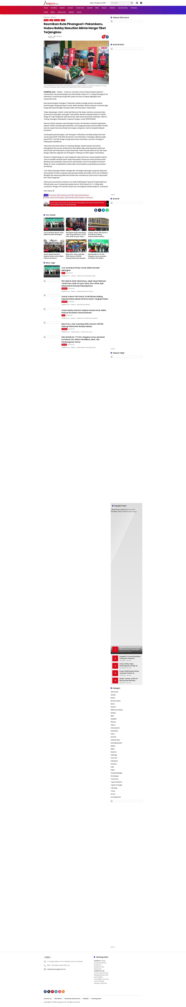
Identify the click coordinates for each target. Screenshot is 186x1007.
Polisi (112, 767)
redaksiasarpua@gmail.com (56, 969)
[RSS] (63, 991)
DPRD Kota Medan (117, 710)
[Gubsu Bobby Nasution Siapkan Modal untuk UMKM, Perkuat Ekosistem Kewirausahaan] (54, 245)
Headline (56, 20)
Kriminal (113, 737)
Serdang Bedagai (116, 773)
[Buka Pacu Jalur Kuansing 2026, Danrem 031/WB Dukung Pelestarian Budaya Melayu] (76, 245)
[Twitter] (99, 210)
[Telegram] (103, 210)
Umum (63, 20)
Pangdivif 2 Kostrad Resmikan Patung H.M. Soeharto (129, 657)
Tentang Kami (96, 999)
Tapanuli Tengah (116, 785)
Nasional (113, 752)
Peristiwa (114, 764)
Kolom (113, 734)
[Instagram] (59, 991)
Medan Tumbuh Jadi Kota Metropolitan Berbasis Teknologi (128, 679)
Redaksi (50, 36)
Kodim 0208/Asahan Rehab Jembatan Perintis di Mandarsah (129, 672)
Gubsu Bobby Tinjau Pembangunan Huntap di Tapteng (128, 665)
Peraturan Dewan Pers (72, 999)
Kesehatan (114, 731)
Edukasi (92, 250)
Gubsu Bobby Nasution (81, 195)
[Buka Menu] (141, 3)
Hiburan (113, 722)
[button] (132, 2)
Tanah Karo (114, 779)
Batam (113, 698)
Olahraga (114, 755)
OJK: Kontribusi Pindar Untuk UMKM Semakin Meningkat (54, 234)
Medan (113, 746)
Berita (113, 704)
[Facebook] (95, 210)
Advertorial (114, 692)
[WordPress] (56, 991)
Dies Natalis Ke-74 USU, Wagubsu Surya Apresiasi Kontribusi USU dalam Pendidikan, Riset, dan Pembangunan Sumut (97, 256)
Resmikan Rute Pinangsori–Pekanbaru (80, 198)
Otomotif (114, 758)
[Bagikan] (107, 37)
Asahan (113, 695)
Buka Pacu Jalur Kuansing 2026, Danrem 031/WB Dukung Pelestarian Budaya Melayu (75, 256)
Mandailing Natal (116, 743)
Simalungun (115, 776)
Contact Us (48, 999)
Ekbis (51, 20)
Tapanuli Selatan (116, 782)
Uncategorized (116, 797)
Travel (113, 791)
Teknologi (114, 788)
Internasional (115, 728)
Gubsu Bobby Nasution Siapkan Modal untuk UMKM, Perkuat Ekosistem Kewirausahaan (53, 256)
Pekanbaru (114, 761)
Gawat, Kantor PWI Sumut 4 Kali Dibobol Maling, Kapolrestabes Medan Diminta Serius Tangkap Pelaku (98, 235)
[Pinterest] (52, 991)
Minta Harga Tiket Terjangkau (55, 198)
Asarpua (53, 195)
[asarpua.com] (51, 3)
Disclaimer (58, 999)
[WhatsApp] (107, 210)
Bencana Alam (116, 701)
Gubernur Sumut (65, 195)
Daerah (46, 20)
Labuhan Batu (115, 740)
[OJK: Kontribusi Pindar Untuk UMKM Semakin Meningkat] (54, 224)
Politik (113, 770)
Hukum (113, 725)
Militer (113, 749)
